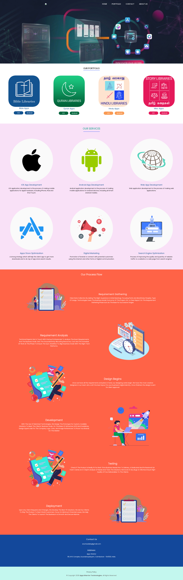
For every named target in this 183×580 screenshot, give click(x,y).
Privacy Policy (91, 572)
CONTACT (130, 4)
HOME (104, 4)
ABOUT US (143, 4)
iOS (18, 113)
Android (29, 113)
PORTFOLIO (116, 4)
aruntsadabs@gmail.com (91, 544)
